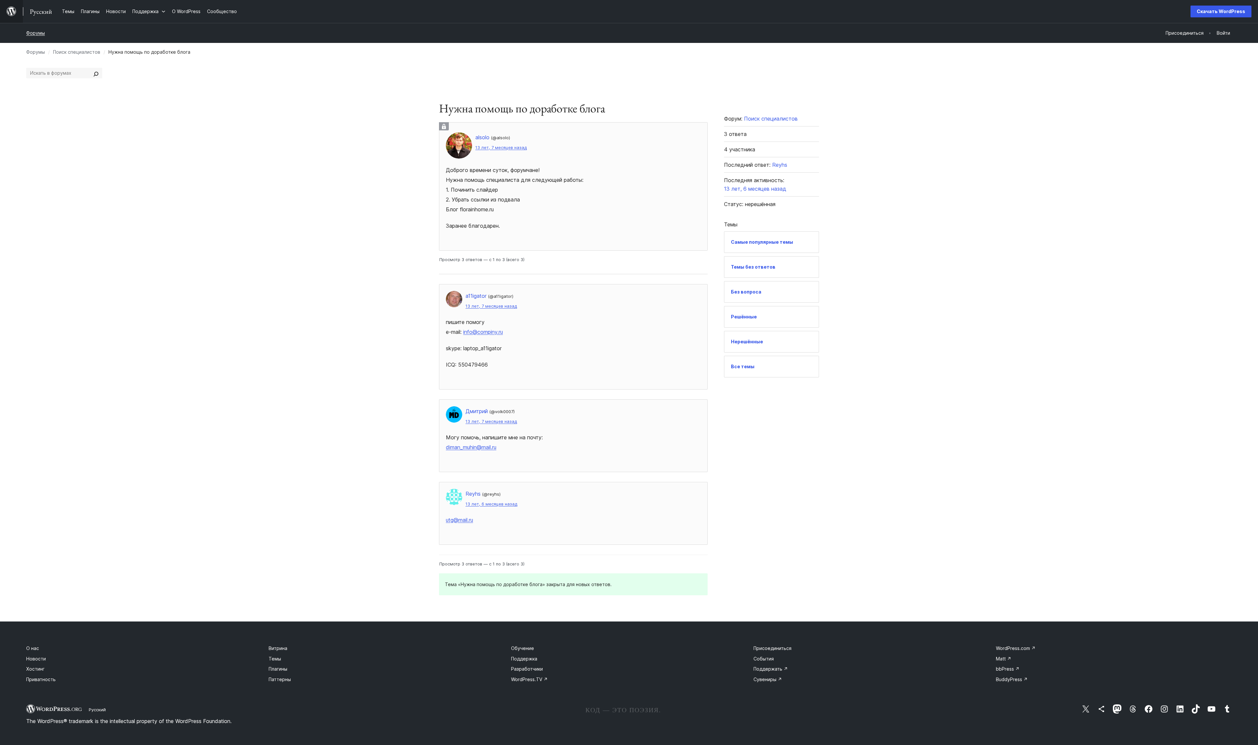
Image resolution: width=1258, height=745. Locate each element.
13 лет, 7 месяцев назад (501, 147)
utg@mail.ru (459, 520)
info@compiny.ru (483, 332)
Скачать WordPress (1221, 11)
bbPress (1008, 669)
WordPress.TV (529, 679)
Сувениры (767, 679)
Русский (97, 709)
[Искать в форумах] (96, 73)
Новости (36, 658)
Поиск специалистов (76, 52)
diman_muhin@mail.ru (471, 447)
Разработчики (527, 669)
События (763, 658)
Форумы (35, 33)
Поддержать (770, 669)
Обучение (522, 648)
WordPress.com (1016, 648)
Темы (275, 658)
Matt (1003, 658)
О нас (32, 648)
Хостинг (35, 669)
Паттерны (280, 679)
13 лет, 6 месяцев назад (491, 504)
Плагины (278, 669)
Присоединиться (772, 648)
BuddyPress (1012, 679)
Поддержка (524, 658)
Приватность (41, 679)
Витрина (278, 648)
